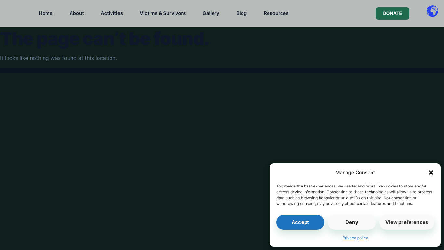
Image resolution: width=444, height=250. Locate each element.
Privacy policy (355, 237)
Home (46, 13)
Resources (276, 13)
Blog (241, 13)
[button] (431, 172)
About (77, 13)
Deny (352, 222)
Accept (300, 222)
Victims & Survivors (163, 13)
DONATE (392, 13)
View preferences (406, 222)
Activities (112, 13)
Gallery (210, 13)
